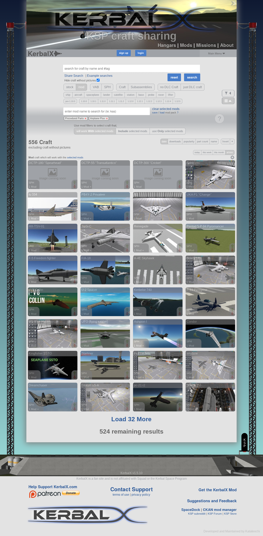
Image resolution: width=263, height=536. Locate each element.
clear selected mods (165, 109)
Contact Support (131, 489)
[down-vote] (75, 187)
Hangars (167, 45)
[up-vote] (75, 183)
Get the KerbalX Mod (218, 489)
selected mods (75, 157)
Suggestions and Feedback (212, 500)
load (162, 112)
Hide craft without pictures (80, 80)
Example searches (99, 75)
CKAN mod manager (220, 509)
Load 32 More (131, 419)
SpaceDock (190, 509)
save (154, 112)
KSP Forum (215, 513)
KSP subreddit (196, 513)
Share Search (73, 75)
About (227, 45)
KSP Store (230, 513)
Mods (186, 45)
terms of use (121, 494)
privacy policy (141, 494)
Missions (206, 45)
